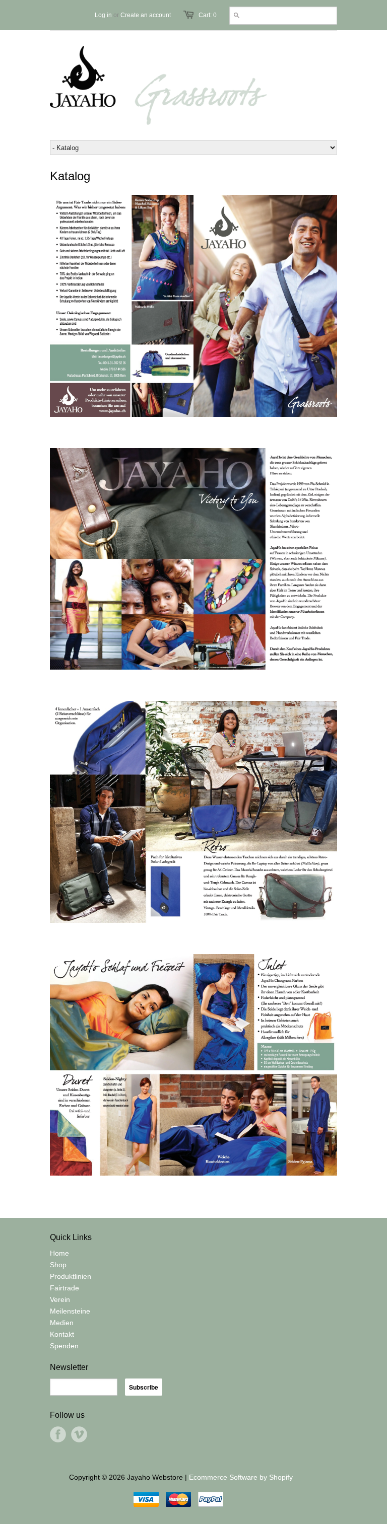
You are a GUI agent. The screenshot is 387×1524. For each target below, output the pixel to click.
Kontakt (62, 1334)
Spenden (64, 1346)
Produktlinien (70, 1276)
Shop (58, 1265)
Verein (60, 1299)
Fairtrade (64, 1288)
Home (59, 1253)
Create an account (145, 15)
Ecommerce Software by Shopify (241, 1477)
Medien (62, 1323)
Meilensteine (70, 1311)
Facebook (58, 1434)
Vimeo (79, 1434)
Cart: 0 (208, 15)
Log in (103, 15)
